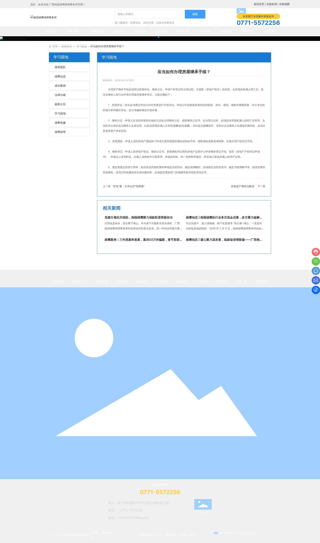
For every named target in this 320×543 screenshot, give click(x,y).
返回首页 (259, 4)
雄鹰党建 (60, 122)
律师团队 (60, 67)
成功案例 (60, 85)
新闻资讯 (66, 46)
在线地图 (284, 4)
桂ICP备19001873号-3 (150, 535)
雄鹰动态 (60, 76)
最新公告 (60, 104)
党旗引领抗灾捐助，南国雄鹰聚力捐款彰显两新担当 (139, 217)
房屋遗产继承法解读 (242, 186)
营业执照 (107, 532)
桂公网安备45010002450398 (237, 532)
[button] (158, 37)
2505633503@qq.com (133, 517)
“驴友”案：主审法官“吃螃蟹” (128, 186)
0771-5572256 (258, 22)
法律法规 (60, 95)
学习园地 (81, 46)
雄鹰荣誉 (60, 132)
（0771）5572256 (129, 510)
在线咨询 (271, 4)
